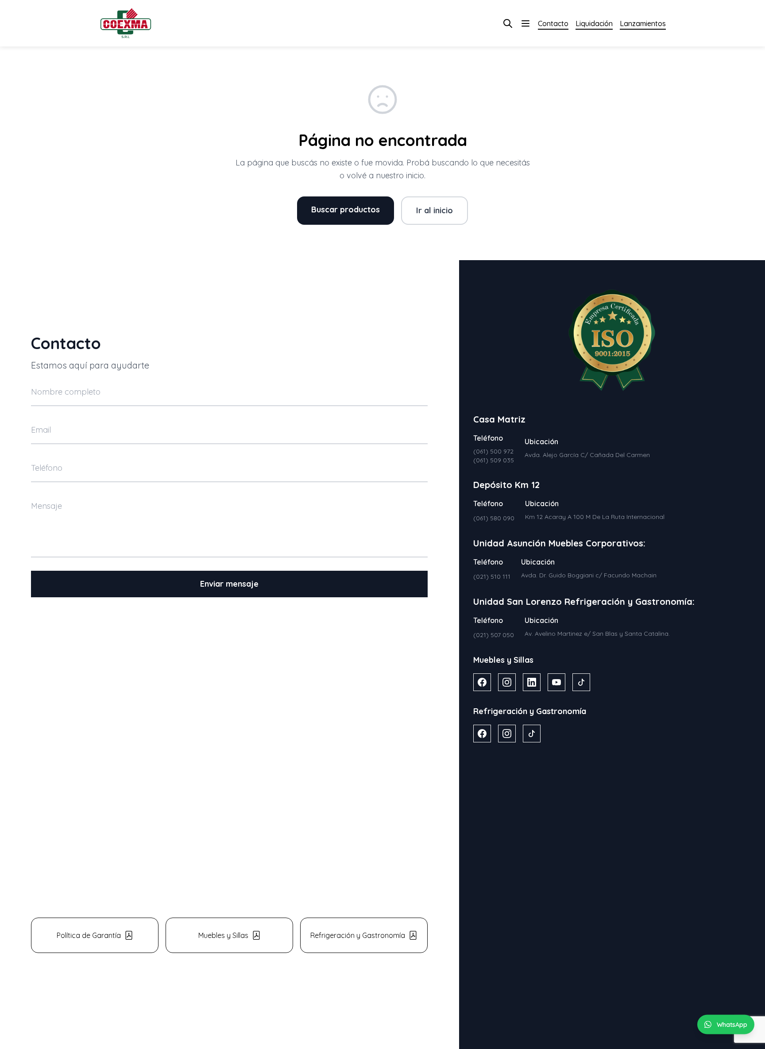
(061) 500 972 (493, 451)
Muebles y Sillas (223, 935)
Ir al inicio (434, 210)
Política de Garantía (89, 935)
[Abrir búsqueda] (507, 23)
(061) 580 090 (493, 518)
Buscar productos (345, 209)
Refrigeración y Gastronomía (357, 935)
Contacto (553, 23)
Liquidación (594, 23)
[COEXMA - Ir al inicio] (125, 23)
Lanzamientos (643, 23)
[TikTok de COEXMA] (581, 682)
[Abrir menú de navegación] (525, 23)
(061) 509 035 (493, 460)
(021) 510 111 (491, 576)
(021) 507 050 (493, 635)
